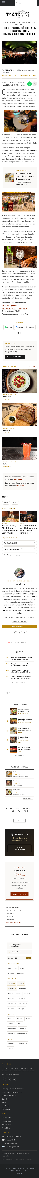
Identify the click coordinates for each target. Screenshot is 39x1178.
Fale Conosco (6, 1124)
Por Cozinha (6, 1109)
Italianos (11, 1019)
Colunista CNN (9, 617)
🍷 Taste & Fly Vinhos (9, 1143)
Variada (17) (10, 913)
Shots (19, 652)
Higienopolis (11, 973)
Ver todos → (33, 366)
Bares (14, 22)
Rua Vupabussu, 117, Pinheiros (14, 308)
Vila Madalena (20, 973)
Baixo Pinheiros (8, 98)
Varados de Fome (9, 610)
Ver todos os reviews (19, 626)
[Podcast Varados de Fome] (25, 632)
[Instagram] (4, 1079)
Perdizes (18, 994)
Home (4, 82)
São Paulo (15, 503)
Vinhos (10, 1048)
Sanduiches (22, 1028)
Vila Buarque (12, 1004)
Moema (10, 994)
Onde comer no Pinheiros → (14, 922)
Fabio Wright (9, 70)
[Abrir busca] (30, 3)
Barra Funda (11, 1009)
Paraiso (27, 994)
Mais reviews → (28, 799)
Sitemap (29, 1160)
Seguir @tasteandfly (14, 357)
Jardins (9, 968)
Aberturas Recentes (9, 1095)
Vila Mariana (23, 1004)
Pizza (19, 1024)
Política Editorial (7, 1121)
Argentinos (11, 1024)
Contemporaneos (22, 1033)
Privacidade (6, 1128)
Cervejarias (23, 1043)
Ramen (28, 1019)
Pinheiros (29, 22)
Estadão (14, 596)
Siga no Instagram (19, 848)
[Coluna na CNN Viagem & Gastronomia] (20, 632)
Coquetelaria (12, 1043)
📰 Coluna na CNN (8, 1140)
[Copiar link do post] (34, 83)
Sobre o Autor (6, 1118)
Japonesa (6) (10, 919)
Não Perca (21, 22)
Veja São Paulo (16, 594)
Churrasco (11, 1033)
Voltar (19, 1173)
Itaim (4, 85)
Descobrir (5, 1099)
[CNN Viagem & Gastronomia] (9, 1079)
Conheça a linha (19, 894)
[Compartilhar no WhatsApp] (29, 83)
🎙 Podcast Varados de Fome (11, 1136)
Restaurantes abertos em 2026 (12, 1092)
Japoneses (20, 1019)
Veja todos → (19, 479)
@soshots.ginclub (9, 305)
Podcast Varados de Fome (19, 621)
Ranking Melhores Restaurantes (13, 1089)
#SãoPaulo (7, 22)
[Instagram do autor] (15, 632)
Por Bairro (5, 1106)
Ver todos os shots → (19, 682)
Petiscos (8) (9, 916)
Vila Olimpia (21, 1009)
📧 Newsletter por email (10, 1147)
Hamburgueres (12, 1028)
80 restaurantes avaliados (14, 911)
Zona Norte (21, 999)
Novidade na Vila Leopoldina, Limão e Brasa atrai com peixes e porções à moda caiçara (24, 179)
